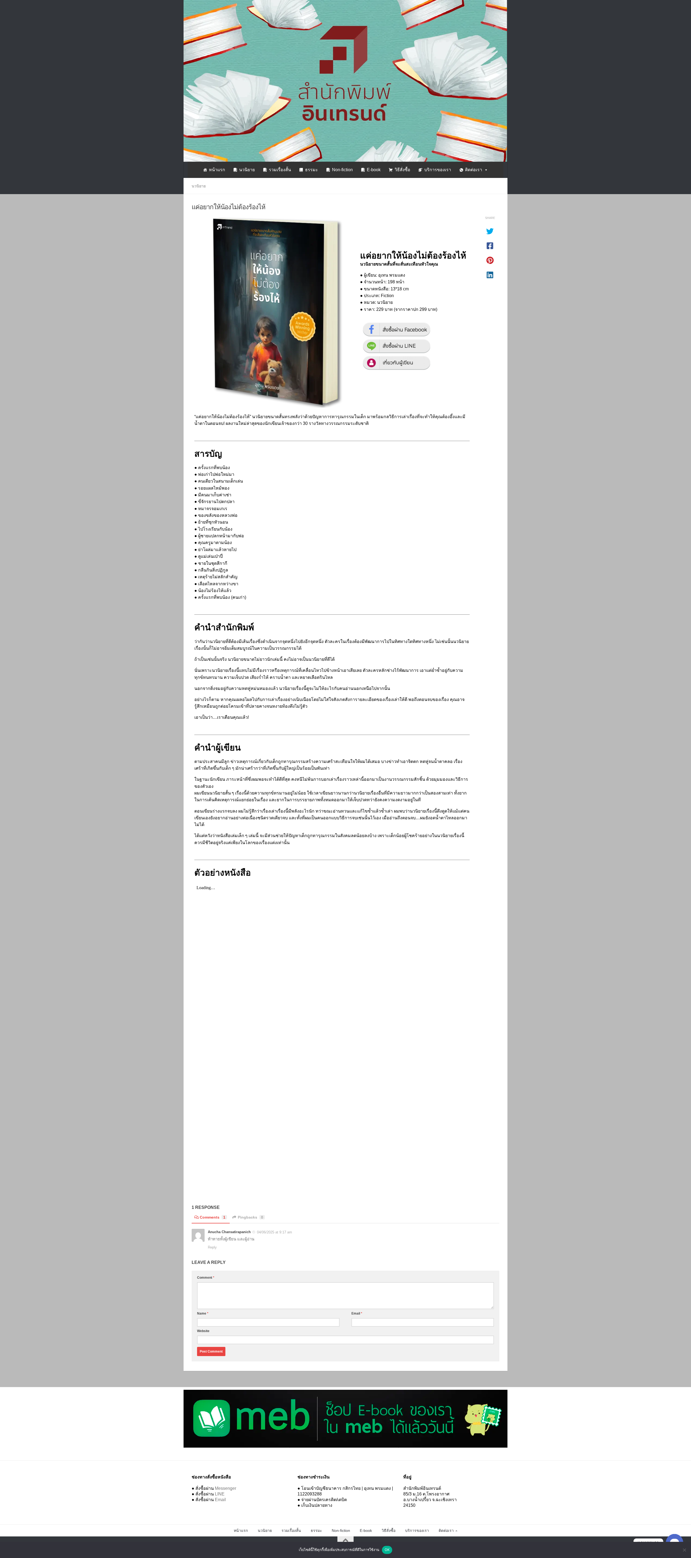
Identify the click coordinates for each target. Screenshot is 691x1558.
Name (202, 1313)
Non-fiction (342, 169)
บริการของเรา (437, 169)
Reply (212, 1247)
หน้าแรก (217, 169)
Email (356, 1313)
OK (387, 1549)
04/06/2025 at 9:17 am (274, 1232)
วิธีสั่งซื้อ (402, 169)
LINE (220, 1494)
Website (203, 1331)
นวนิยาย (247, 169)
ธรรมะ (311, 169)
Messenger (225, 1488)
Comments (212, 1217)
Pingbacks (250, 1217)
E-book (374, 169)
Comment (205, 1278)
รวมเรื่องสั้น (280, 169)
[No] (684, 1550)
